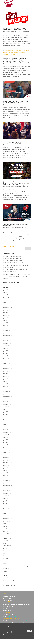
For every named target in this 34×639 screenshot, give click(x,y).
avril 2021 (5, 445)
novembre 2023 (7, 368)
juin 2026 (5, 292)
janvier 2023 (6, 394)
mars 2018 (6, 534)
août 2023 (6, 376)
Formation (6, 558)
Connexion (6, 578)
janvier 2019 (6, 513)
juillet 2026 (6, 290)
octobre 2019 (7, 490)
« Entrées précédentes (9, 246)
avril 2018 (5, 531)
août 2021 (6, 434)
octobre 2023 (7, 371)
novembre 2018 (7, 518)
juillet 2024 (6, 348)
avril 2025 (5, 325)
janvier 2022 (6, 424)
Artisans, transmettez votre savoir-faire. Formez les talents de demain (15, 101)
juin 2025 (5, 320)
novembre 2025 (7, 307)
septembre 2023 (7, 373)
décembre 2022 (7, 396)
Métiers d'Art (6, 561)
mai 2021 (5, 442)
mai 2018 (5, 529)
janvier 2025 (6, 333)
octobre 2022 (7, 401)
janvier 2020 (6, 483)
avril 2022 (5, 417)
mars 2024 (6, 358)
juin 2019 (5, 501)
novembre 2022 (7, 399)
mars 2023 (6, 389)
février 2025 (6, 330)
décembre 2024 (7, 335)
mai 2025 (5, 323)
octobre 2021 (7, 429)
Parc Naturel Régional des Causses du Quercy (15, 566)
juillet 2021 (6, 437)
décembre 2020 (7, 455)
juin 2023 (5, 381)
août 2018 (6, 523)
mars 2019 (6, 508)
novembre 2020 (7, 457)
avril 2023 (5, 386)
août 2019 (6, 496)
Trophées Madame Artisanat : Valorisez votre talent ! (15, 225)
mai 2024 (5, 353)
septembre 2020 (7, 462)
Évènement (26, 31)
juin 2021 (5, 440)
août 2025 (6, 315)
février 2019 (6, 511)
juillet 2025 (6, 318)
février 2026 (6, 300)
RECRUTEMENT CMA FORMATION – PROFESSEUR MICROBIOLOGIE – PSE (14, 29)
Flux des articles (8, 580)
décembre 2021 (7, 427)
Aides (4, 543)
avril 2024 (5, 356)
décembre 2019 (7, 485)
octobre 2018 (7, 521)
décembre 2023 (7, 366)
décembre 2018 (7, 516)
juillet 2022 (6, 409)
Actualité (5, 540)
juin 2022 (5, 412)
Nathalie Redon (9, 31)
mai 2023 (5, 384)
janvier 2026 (6, 302)
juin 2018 (5, 526)
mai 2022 (5, 414)
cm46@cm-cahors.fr (11, 616)
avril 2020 (5, 475)
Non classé (6, 563)
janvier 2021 (6, 452)
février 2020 (6, 480)
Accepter (29, 630)
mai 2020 (5, 473)
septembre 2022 (7, 404)
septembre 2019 (7, 493)
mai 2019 (5, 503)
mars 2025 (6, 328)
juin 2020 (5, 470)
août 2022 (6, 407)
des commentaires (9, 583)
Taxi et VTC (6, 571)
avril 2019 (5, 506)
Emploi (5, 551)
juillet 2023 (6, 379)
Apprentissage (7, 545)
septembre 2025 (7, 312)
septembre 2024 (7, 343)
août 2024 (6, 345)
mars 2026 (6, 297)
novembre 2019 (7, 488)
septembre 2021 (7, 432)
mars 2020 (6, 478)
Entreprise (6, 553)
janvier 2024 (6, 363)
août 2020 (6, 465)
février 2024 (6, 361)
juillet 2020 (6, 468)
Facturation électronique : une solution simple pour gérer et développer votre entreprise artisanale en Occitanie (15, 60)
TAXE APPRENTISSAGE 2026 (12, 142)
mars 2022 (6, 419)
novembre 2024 (7, 338)
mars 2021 (6, 447)
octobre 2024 (7, 340)
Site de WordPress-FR (9, 585)
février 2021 (6, 450)
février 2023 (6, 391)
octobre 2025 (7, 310)
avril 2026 (5, 295)
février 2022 (6, 422)
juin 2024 (5, 351)
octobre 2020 (7, 460)
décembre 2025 (7, 305)
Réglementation (7, 568)
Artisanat (5, 548)
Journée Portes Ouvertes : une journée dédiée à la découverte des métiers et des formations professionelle (16, 183)
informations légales (24, 621)
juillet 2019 (6, 498)
